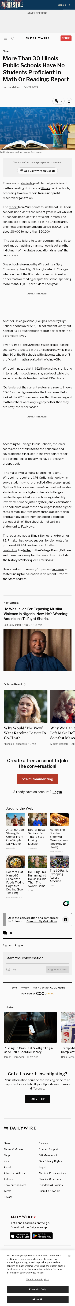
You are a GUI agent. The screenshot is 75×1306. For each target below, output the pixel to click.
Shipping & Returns (50, 1179)
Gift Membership (48, 1155)
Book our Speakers (15, 1185)
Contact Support (48, 1149)
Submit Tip (38, 1099)
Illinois (45, 188)
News (7, 1143)
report (13, 207)
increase (58, 569)
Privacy (8, 1196)
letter (27, 550)
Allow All (37, 1299)
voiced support (34, 540)
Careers (43, 1143)
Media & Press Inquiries (52, 1173)
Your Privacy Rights (50, 1161)
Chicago (55, 221)
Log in (57, 792)
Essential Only (37, 1289)
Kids (6, 1161)
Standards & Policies (51, 1185)
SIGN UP (66, 38)
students (27, 183)
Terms (7, 1190)
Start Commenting (37, 779)
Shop (7, 1155)
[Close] (69, 1256)
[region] (37, 1278)
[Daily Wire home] (37, 38)
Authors (8, 1179)
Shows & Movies (13, 1149)
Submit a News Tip (49, 1190)
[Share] (69, 101)
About (7, 1167)
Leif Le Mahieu (11, 87)
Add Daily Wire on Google (39, 170)
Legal (42, 1167)
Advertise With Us (14, 1173)
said (52, 521)
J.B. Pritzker (11, 540)
